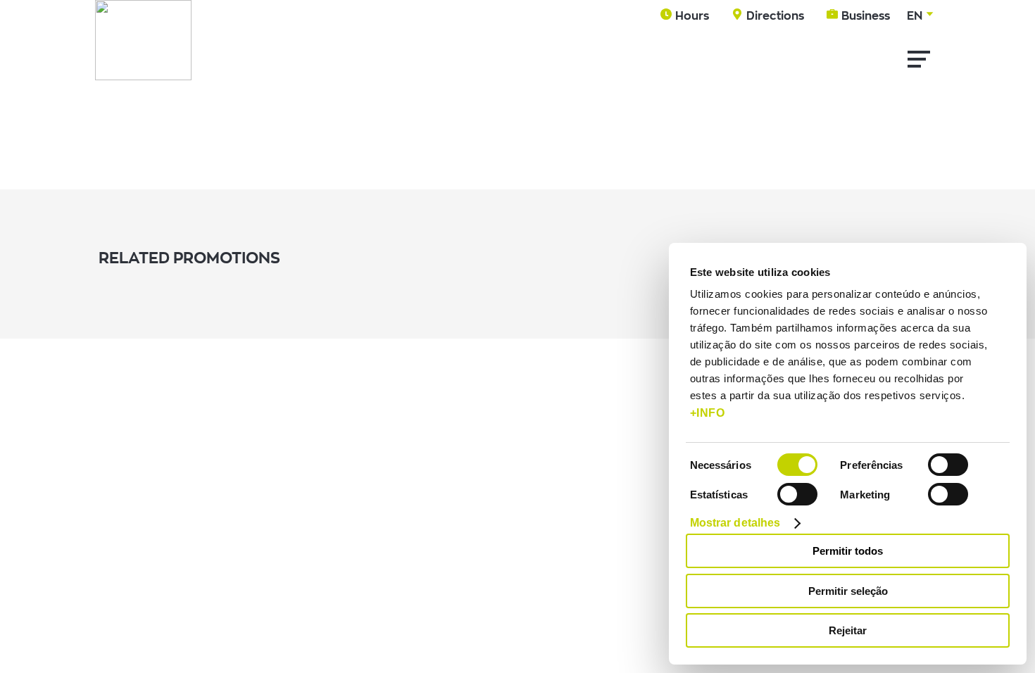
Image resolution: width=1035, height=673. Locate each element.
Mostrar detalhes (735, 523)
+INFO (707, 413)
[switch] (948, 464)
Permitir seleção (848, 591)
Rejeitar (848, 630)
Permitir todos (848, 551)
